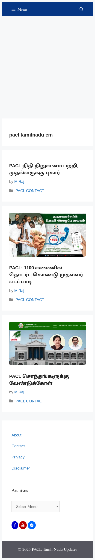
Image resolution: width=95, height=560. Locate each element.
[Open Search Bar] (81, 9)
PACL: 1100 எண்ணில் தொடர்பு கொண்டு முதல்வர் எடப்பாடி (46, 275)
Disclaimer (21, 468)
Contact (18, 446)
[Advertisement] (47, 64)
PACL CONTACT (29, 191)
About (16, 435)
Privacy (18, 457)
